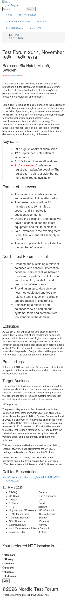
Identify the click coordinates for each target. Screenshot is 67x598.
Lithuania (10, 576)
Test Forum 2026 (28, 14)
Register (15, 5)
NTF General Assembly (18, 21)
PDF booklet (15, 75)
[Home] (6, 1)
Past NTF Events (14, 28)
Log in (5, 5)
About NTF (35, 28)
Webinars (42, 21)
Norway (9, 559)
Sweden (9, 563)
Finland (9, 567)
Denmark (10, 554)
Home (9, 14)
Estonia (9, 571)
